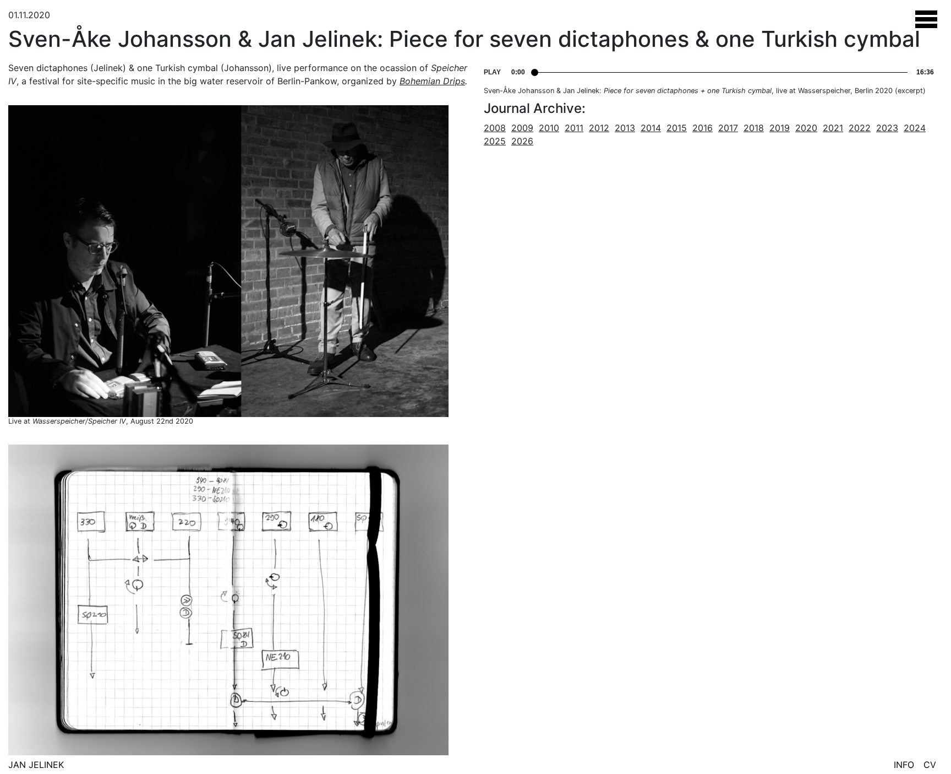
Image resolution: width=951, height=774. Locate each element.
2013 (625, 127)
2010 (549, 127)
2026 (522, 141)
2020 (806, 127)
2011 (574, 127)
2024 (915, 127)
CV (929, 764)
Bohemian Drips (432, 80)
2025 (495, 141)
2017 (728, 127)
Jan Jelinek (36, 764)
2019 (779, 127)
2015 (676, 127)
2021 (833, 127)
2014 (651, 127)
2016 (702, 127)
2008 (495, 127)
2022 (860, 127)
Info (904, 764)
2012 (599, 127)
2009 (522, 127)
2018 (754, 127)
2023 (887, 127)
